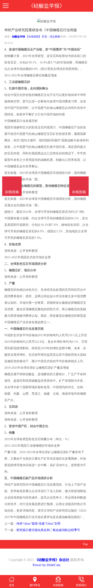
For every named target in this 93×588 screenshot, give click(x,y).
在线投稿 (79, 192)
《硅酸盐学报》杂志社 (52, 560)
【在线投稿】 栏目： (38, 36)
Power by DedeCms (46, 565)
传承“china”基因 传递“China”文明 (38, 523)
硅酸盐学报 (18, 36)
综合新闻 (55, 36)
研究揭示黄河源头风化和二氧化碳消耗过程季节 (48, 530)
